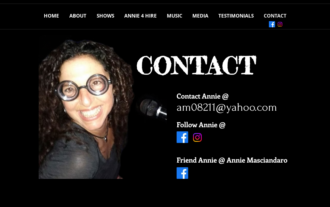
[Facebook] (272, 24)
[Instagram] (280, 24)
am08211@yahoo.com (227, 107)
